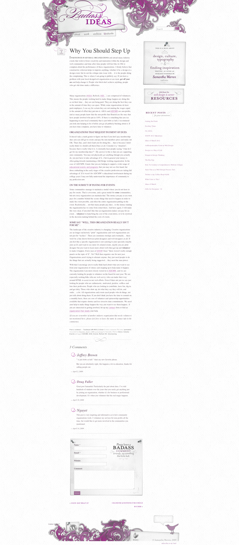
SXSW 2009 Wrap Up (80, 503)
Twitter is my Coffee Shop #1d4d (157, 174)
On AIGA (148, 131)
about (77, 34)
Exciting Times (150, 126)
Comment (78, 468)
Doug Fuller (85, 381)
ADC (102, 96)
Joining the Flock (151, 121)
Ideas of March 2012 (152, 140)
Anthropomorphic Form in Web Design (159, 145)
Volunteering (112, 334)
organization (75, 311)
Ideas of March (150, 184)
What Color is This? (152, 179)
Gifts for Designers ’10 (153, 189)
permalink (127, 329)
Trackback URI (88, 329)
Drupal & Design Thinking (154, 155)
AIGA (89, 96)
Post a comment (75, 329)
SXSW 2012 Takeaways (154, 136)
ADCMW (114, 111)
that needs (85, 311)
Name (76, 444)
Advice (120, 332)
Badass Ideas (93, 17)
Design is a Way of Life (153, 150)
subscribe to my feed (169, 543)
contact (112, 308)
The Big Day (149, 160)
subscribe (108, 34)
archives (97, 34)
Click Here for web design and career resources (164, 96)
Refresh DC (103, 334)
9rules (135, 536)
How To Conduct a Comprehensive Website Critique (164, 165)
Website (77, 460)
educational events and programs (84, 167)
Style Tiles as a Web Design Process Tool (160, 169)
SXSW (99, 251)
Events (95, 334)
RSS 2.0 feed (98, 329)
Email (76, 452)
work (87, 34)
